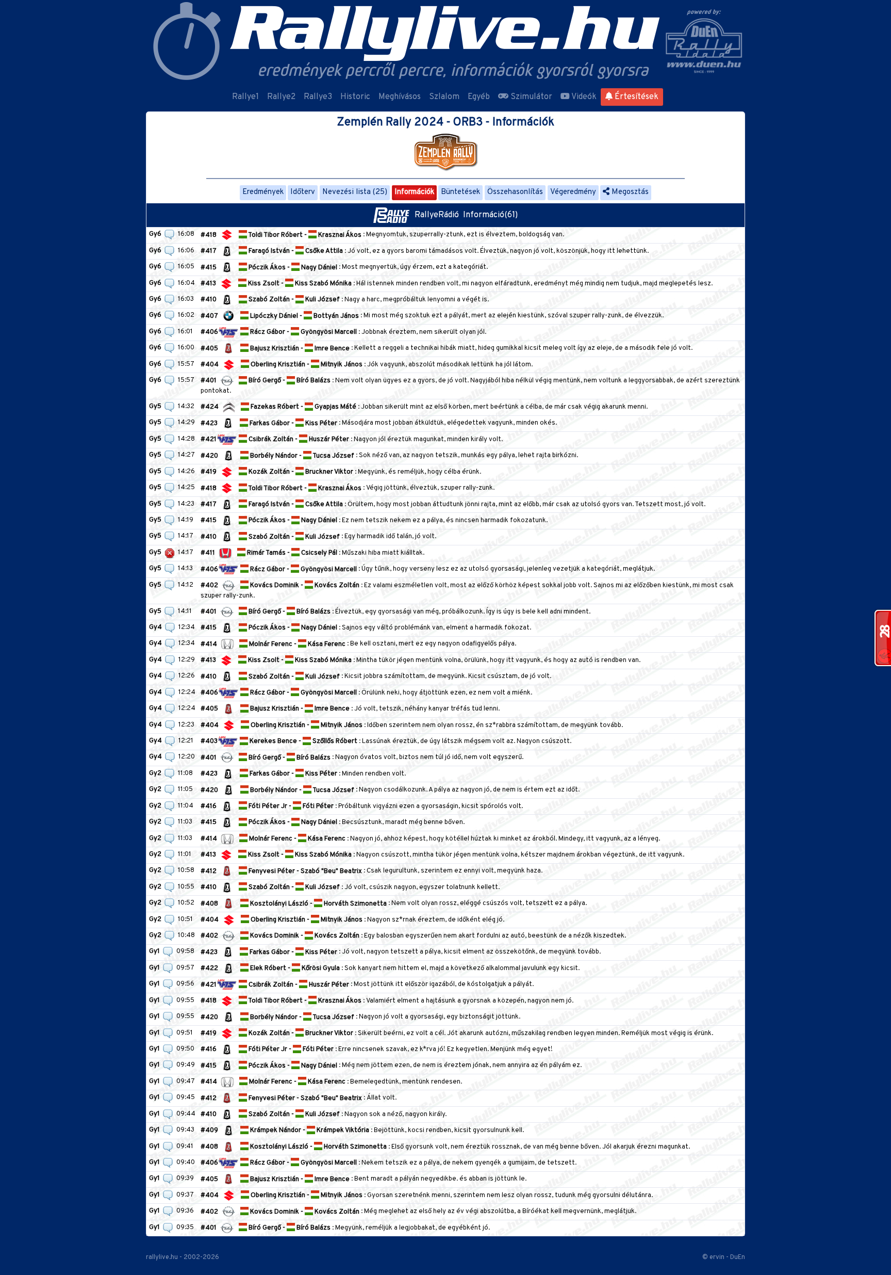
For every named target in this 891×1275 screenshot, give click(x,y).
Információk (414, 192)
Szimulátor (530, 97)
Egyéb (479, 97)
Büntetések (460, 192)
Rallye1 (245, 97)
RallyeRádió (439, 215)
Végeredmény (573, 192)
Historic (355, 97)
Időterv (302, 192)
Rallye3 (318, 97)
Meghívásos (399, 97)
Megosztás (629, 192)
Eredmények (263, 192)
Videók (583, 97)
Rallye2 (281, 97)
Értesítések (635, 97)
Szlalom (444, 97)
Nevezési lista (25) (354, 192)
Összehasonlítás (515, 192)
